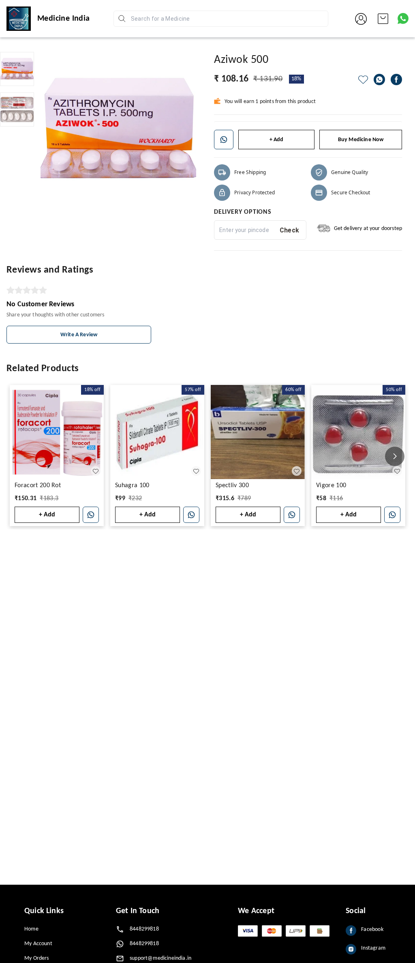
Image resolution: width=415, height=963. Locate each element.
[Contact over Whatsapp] (403, 18)
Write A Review (78, 335)
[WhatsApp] (379, 79)
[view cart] (382, 19)
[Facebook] (396, 79)
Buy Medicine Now (361, 140)
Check (289, 230)
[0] (382, 19)
